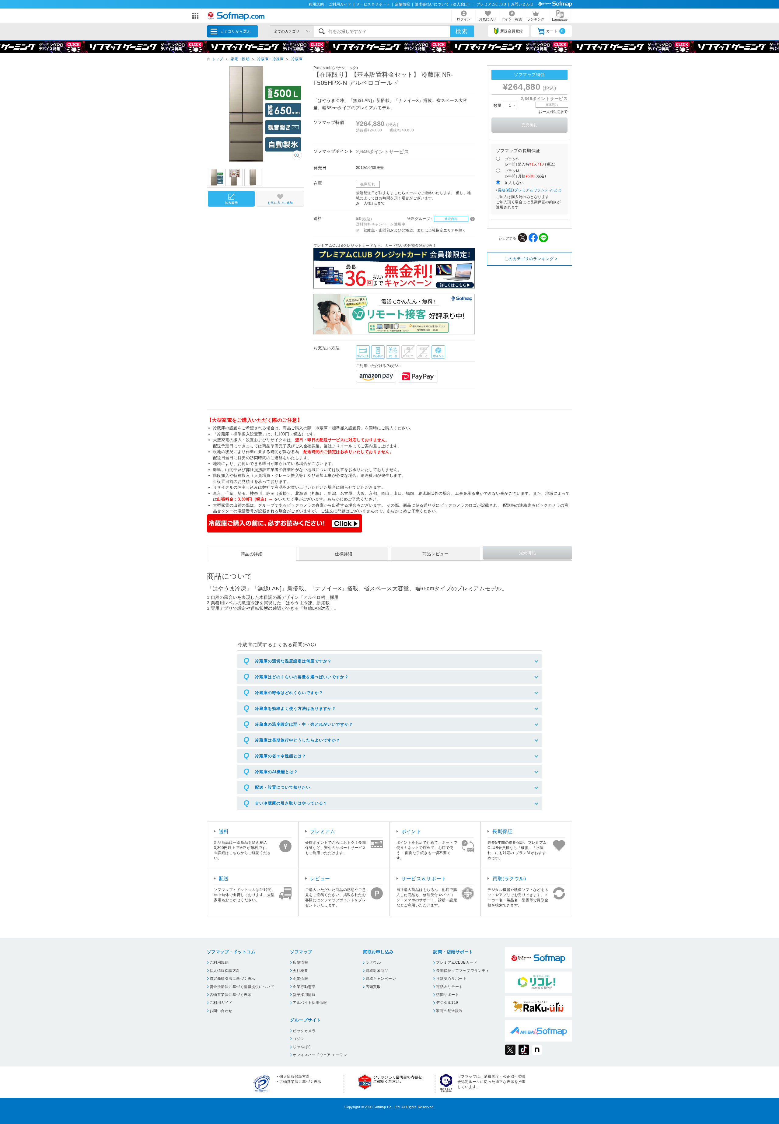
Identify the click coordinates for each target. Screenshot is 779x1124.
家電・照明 (240, 59)
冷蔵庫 (296, 59)
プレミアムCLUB (491, 4)
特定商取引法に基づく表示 (232, 978)
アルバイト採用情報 (310, 1002)
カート (555, 31)
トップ (217, 59)
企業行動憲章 (304, 987)
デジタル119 (447, 1002)
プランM (525, 173)
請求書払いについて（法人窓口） (443, 4)
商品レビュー (435, 553)
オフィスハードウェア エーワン (320, 1055)
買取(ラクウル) (509, 878)
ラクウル (373, 962)
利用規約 (316, 4)
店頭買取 (373, 987)
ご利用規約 (219, 962)
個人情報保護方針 (225, 971)
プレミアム (322, 831)
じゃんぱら (302, 1047)
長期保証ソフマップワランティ (462, 971)
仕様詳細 (343, 553)
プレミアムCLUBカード (456, 962)
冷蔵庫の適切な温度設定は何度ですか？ (293, 661)
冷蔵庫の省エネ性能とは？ (280, 756)
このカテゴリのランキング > (531, 259)
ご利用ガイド (340, 4)
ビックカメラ (304, 1031)
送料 (224, 831)
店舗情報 (402, 4)
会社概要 (300, 971)
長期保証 (502, 831)
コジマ (298, 1039)
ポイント (411, 831)
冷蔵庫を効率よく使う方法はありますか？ (295, 708)
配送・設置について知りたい (282, 787)
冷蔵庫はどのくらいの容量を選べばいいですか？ (302, 677)
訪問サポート (447, 995)
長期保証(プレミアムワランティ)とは (529, 190)
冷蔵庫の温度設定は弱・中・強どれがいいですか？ (304, 724)
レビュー (320, 878)
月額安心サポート (451, 978)
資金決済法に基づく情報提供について (242, 987)
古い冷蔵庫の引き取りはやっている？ (291, 803)
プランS (530, 161)
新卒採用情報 (304, 995)
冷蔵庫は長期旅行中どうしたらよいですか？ (297, 740)
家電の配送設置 (449, 1011)
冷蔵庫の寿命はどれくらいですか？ (289, 692)
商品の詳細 (252, 553)
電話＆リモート (449, 987)
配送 (224, 878)
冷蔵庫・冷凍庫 (270, 59)
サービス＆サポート (373, 4)
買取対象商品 (376, 971)
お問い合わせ (522, 4)
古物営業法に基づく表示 (230, 995)
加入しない (514, 183)
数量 (498, 105)
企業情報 (300, 978)
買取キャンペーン (380, 978)
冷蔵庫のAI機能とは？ (276, 772)
